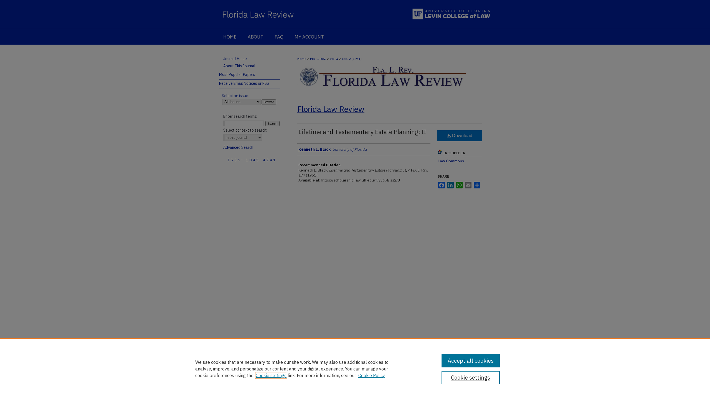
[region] (355, 368)
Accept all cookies (471, 360)
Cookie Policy (371, 375)
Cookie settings (271, 375)
